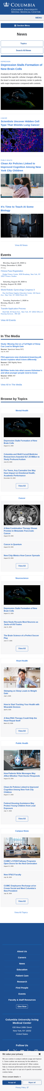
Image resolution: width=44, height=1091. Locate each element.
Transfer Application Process (13, 309)
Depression (5, 61)
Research (22, 981)
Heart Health (22, 661)
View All (23, 487)
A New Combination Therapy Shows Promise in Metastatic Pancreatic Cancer (20, 530)
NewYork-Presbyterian (22, 937)
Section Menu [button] (23, 26)
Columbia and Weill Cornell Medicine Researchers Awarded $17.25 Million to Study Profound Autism (22, 456)
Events (22, 994)
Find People (22, 988)
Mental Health (22, 411)
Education (22, 969)
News (22, 963)
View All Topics (21, 912)
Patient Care (22, 975)
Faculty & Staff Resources (22, 1000)
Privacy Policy (21, 1087)
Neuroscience (22, 578)
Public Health (6, 160)
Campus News (22, 831)
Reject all (32, 1082)
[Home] (22, 7)
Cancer (4, 118)
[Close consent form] (40, 1054)
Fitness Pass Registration (12, 271)
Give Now (22, 1006)
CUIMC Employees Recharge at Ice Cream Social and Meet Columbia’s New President (20, 888)
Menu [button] (38, 17)
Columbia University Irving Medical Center (22, 930)
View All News (21, 245)
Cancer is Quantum (13, 544)
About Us (22, 951)
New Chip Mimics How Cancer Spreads (22, 555)
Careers (22, 957)
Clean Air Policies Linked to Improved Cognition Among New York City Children (21, 167)
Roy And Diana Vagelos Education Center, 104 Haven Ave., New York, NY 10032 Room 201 (20, 294)
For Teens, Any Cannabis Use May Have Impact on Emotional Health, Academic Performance (20, 473)
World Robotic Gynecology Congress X (18, 290)
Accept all (12, 1082)
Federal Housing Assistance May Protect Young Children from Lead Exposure (19, 805)
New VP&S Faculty (12, 875)
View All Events (8, 320)
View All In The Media (11, 384)
